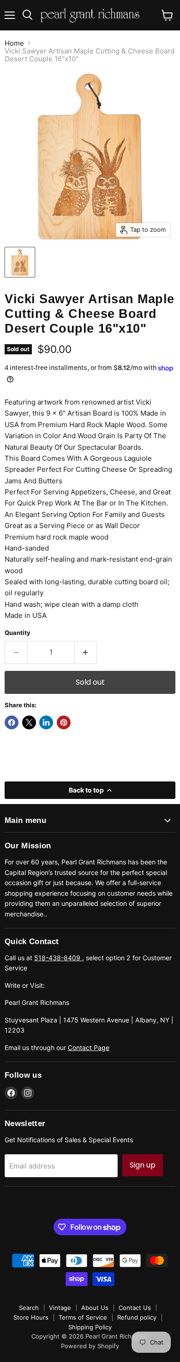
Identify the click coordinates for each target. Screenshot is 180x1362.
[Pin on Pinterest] (64, 722)
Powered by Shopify (90, 1346)
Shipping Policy (90, 1327)
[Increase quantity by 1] (86, 652)
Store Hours (30, 1317)
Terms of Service (83, 1317)
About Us (94, 1307)
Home (14, 43)
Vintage (60, 1307)
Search (29, 1307)
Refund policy (136, 1317)
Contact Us (135, 1307)
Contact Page (88, 1047)
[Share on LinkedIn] (46, 722)
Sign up (143, 1165)
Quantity (17, 632)
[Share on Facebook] (11, 722)
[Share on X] (29, 722)
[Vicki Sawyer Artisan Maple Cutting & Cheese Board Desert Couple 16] (20, 262)
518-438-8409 (58, 958)
